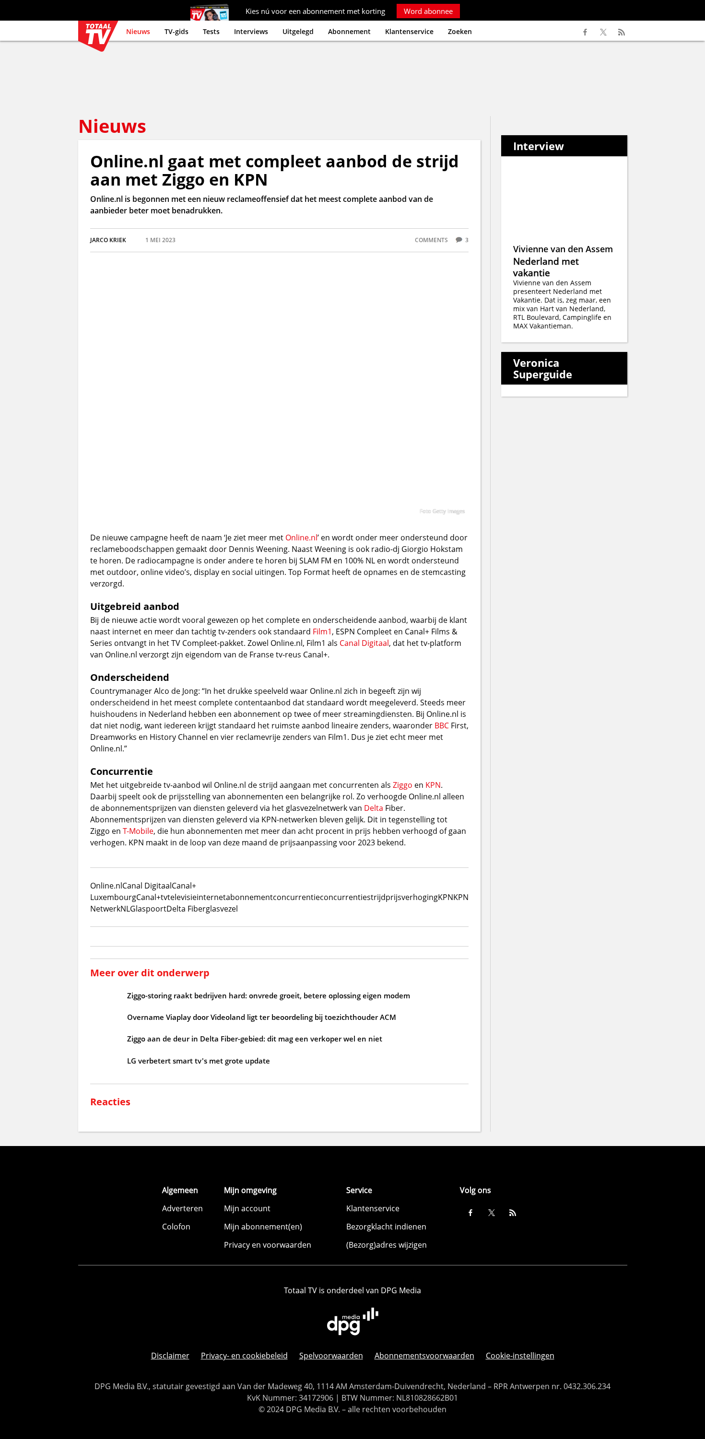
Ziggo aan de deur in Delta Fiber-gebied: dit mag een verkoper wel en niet (254, 1038)
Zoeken (460, 31)
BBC (442, 725)
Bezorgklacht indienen (386, 1226)
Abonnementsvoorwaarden (424, 1355)
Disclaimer (170, 1355)
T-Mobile (138, 831)
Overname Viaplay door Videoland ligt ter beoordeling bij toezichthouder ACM (261, 1017)
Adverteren (182, 1208)
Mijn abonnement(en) (263, 1226)
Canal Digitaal (364, 643)
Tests (211, 31)
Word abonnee (428, 11)
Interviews (251, 31)
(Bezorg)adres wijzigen (386, 1245)
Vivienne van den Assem (563, 249)
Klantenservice (409, 31)
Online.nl (301, 537)
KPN (433, 785)
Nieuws (138, 31)
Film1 (322, 631)
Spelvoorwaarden (331, 1355)
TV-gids (176, 31)
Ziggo (402, 785)
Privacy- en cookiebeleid (244, 1355)
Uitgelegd (298, 31)
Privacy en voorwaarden (267, 1245)
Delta (373, 808)
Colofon (176, 1226)
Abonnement (349, 31)
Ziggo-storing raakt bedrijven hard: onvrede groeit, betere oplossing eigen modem (268, 995)
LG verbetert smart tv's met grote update (198, 1060)
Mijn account (247, 1208)
